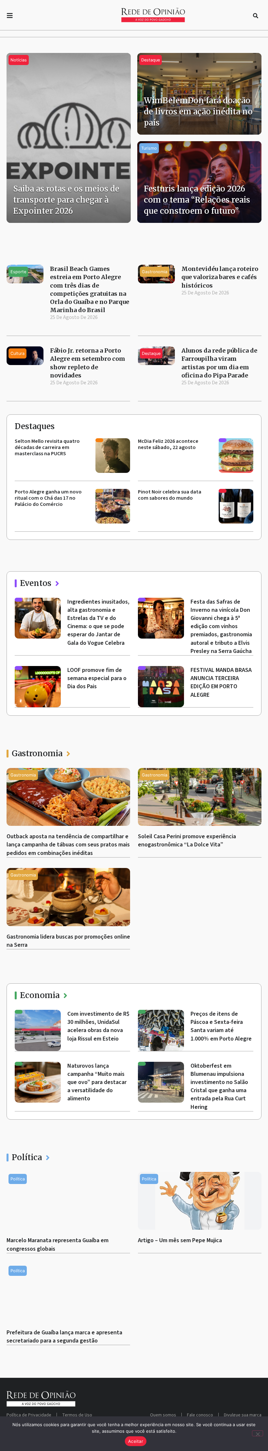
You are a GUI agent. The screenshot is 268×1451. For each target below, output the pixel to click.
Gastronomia (37, 753)
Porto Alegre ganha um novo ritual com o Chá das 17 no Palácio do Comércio (48, 498)
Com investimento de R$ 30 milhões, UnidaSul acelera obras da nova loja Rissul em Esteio (98, 1026)
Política (27, 1157)
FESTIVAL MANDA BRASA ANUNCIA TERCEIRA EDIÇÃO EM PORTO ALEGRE (221, 682)
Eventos (35, 583)
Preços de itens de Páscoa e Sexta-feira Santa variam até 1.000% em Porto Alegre (221, 1026)
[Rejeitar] (257, 1433)
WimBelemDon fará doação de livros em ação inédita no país (198, 111)
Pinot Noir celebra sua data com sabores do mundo (169, 495)
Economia (39, 995)
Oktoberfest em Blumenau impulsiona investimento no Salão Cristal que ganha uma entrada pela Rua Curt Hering (219, 1086)
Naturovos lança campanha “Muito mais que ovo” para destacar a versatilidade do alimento (96, 1082)
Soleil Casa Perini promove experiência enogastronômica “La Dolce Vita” (187, 840)
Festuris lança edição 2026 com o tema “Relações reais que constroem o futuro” (197, 200)
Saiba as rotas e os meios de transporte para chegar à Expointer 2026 (66, 200)
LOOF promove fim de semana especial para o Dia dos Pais (96, 678)
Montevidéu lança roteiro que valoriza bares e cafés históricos (219, 277)
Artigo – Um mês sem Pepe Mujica (180, 1240)
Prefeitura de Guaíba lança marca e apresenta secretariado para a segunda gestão (64, 1336)
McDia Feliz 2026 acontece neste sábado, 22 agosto (168, 444)
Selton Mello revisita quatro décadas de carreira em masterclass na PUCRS (47, 447)
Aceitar (135, 1441)
